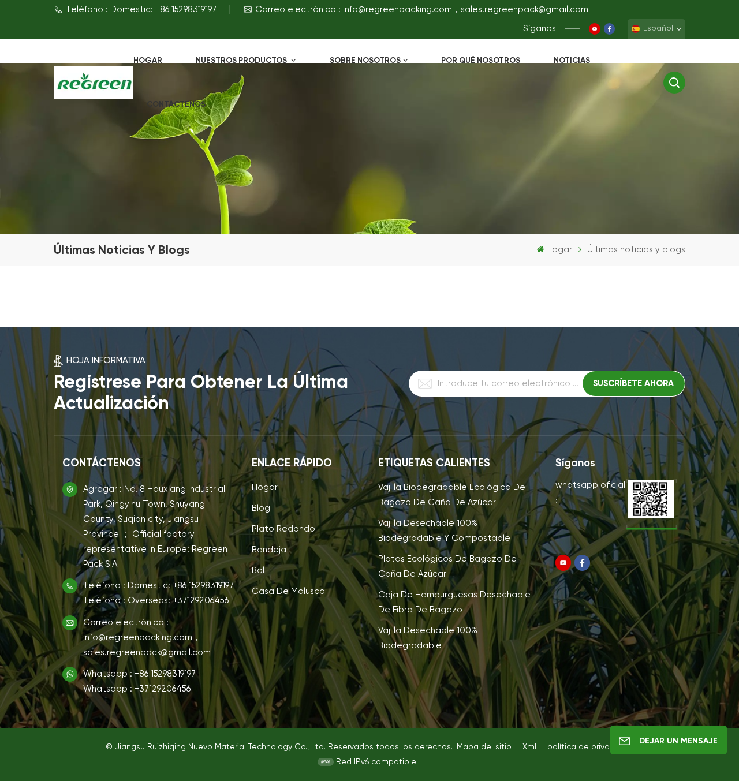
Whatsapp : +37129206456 (137, 689)
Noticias (572, 60)
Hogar (147, 60)
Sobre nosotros (365, 60)
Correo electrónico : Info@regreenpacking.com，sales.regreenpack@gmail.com (421, 9)
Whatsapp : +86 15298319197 (139, 674)
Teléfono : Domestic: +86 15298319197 (141, 9)
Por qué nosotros (480, 60)
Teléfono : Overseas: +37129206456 (156, 600)
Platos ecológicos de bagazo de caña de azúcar (447, 566)
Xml (529, 747)
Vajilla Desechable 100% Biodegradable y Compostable (444, 531)
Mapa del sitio (485, 747)
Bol (258, 570)
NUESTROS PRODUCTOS (242, 60)
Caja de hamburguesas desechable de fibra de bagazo (454, 602)
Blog (261, 508)
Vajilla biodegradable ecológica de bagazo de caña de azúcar (451, 495)
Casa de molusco (288, 591)
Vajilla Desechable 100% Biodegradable (427, 638)
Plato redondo (283, 529)
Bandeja (269, 549)
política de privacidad (589, 747)
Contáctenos (176, 104)
